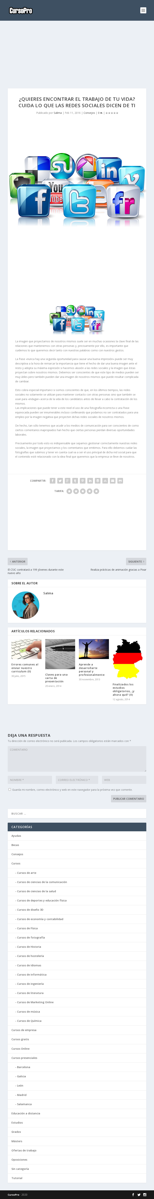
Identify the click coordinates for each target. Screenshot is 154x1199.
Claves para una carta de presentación (56, 678)
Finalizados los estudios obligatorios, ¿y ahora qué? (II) (124, 689)
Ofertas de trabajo (23, 1150)
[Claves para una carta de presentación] (60, 654)
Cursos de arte (26, 873)
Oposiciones (19, 1159)
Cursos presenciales (24, 1058)
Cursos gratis (20, 1039)
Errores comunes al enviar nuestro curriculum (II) (24, 668)
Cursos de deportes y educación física (42, 900)
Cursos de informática (32, 974)
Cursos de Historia (29, 946)
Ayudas (16, 836)
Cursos (15, 863)
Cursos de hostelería (30, 956)
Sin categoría (20, 1169)
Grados (16, 1132)
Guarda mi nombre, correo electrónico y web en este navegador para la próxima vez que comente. (72, 789)
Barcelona (23, 1067)
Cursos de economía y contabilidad (40, 919)
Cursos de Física (27, 928)
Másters (16, 1141)
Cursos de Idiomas (29, 965)
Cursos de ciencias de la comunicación (42, 882)
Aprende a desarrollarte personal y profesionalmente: (92, 670)
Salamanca (24, 1104)
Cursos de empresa (23, 1030)
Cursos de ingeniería (30, 984)
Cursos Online (20, 1048)
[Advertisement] (77, 54)
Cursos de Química (29, 1021)
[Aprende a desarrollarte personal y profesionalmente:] (94, 649)
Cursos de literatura (30, 993)
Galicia (21, 1076)
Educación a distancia (25, 1113)
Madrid (21, 1095)
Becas (15, 845)
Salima (58, 113)
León (20, 1085)
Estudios (17, 1122)
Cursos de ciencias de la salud (36, 891)
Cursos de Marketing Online (35, 1002)
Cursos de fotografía (31, 937)
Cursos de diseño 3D (30, 909)
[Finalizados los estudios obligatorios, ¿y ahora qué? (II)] (128, 659)
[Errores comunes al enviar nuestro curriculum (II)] (26, 649)
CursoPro (13, 1194)
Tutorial (16, 1178)
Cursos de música (28, 1011)
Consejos (89, 113)
